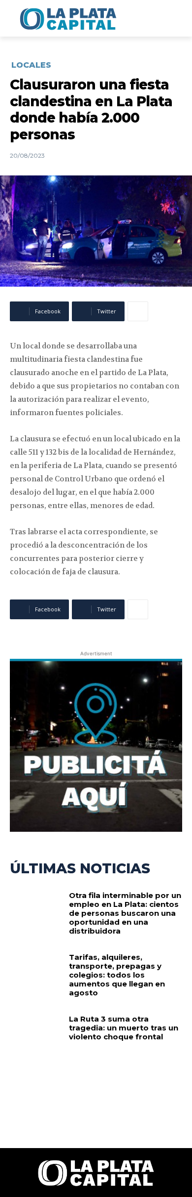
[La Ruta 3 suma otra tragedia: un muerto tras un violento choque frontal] (36, 1038)
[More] (138, 311)
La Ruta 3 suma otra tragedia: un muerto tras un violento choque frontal (123, 1027)
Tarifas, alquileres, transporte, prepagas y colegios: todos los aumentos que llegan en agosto (117, 974)
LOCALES (31, 65)
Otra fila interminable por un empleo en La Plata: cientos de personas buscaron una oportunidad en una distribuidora (125, 913)
